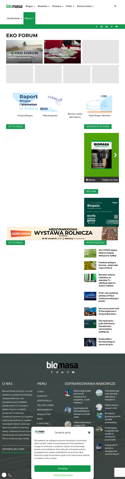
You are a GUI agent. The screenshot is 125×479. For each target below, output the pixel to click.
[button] (89, 432)
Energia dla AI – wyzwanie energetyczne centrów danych (112, 449)
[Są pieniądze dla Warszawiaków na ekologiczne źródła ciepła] (68, 410)
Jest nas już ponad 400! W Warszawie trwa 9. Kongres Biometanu (109, 311)
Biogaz (29, 6)
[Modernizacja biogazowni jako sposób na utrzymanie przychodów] (99, 430)
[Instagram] (101, 26)
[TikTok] (111, 26)
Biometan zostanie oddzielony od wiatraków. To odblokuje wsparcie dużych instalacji (107, 280)
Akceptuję (62, 468)
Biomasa (56, 6)
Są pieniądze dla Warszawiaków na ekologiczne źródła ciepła (82, 413)
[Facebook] (96, 26)
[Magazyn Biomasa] (62, 365)
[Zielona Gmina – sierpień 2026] (99, 407)
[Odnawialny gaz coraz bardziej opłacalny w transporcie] (99, 393)
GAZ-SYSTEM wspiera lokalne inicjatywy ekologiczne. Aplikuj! (108, 253)
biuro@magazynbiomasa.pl (17, 452)
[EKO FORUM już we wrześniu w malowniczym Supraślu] (24, 52)
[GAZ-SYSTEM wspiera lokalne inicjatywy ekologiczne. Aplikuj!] (90, 253)
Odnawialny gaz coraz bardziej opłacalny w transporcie (112, 395)
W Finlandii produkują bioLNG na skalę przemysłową (113, 418)
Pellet (69, 6)
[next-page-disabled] (13, 138)
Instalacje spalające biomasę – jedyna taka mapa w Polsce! (108, 265)
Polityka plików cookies (63, 475)
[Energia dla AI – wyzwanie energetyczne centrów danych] (99, 447)
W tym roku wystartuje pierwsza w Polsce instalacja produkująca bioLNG (109, 297)
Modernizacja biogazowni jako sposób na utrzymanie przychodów (112, 434)
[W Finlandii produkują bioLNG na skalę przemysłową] (99, 415)
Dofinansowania (80, 383)
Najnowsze (105, 383)
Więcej (28, 18)
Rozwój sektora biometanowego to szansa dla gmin (107, 341)
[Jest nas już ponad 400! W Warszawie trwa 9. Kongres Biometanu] (90, 311)
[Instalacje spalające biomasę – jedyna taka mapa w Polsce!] (90, 265)
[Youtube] (116, 26)
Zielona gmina (84, 6)
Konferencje (13, 18)
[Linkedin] (106, 26)
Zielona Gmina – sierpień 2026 (112, 406)
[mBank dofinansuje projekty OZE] (68, 424)
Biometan (42, 6)
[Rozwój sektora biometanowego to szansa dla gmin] (90, 342)
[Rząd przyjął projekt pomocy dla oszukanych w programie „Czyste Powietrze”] (68, 393)
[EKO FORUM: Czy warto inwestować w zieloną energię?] (62, 52)
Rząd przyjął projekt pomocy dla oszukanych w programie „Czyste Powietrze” (82, 397)
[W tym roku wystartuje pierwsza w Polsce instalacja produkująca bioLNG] (90, 296)
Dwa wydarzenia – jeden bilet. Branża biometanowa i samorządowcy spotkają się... (107, 326)
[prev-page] (8, 138)
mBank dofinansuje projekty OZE (82, 424)
